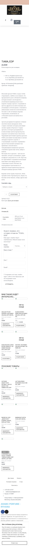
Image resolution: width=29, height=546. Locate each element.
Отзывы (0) (5, 211)
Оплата (19, 478)
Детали (4, 208)
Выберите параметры (7, 324)
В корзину (14, 194)
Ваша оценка (6, 246)
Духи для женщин (13, 200)
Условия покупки (11, 482)
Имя (5, 260)
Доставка (11, 478)
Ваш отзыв (8, 250)
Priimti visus (14, 543)
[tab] (14, 208)
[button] (5, 20)
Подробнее (20, 325)
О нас (21, 482)
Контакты (15, 485)
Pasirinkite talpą (6, 183)
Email (6, 267)
